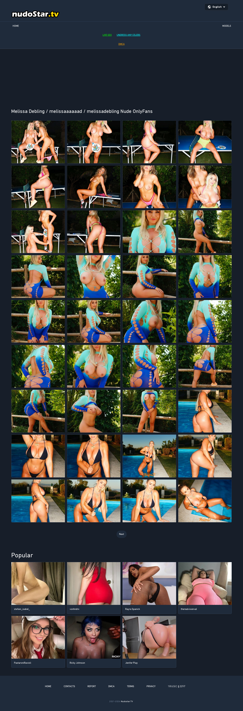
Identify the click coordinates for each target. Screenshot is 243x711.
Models (226, 25)
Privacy (151, 686)
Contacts (69, 686)
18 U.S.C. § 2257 (176, 686)
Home (16, 25)
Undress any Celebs (128, 35)
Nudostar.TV (127, 701)
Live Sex (107, 35)
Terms (130, 686)
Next (121, 534)
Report (92, 686)
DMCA (121, 44)
